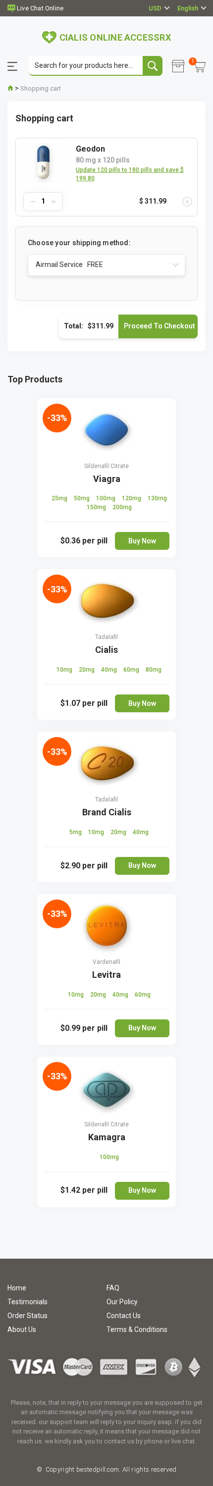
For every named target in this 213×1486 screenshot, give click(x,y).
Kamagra (106, 1137)
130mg (157, 498)
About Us (21, 1329)
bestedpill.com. (98, 1469)
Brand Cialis (106, 812)
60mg (132, 669)
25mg (60, 498)
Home (16, 1288)
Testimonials (27, 1302)
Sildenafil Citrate (106, 466)
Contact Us (123, 1316)
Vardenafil (106, 961)
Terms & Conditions (136, 1329)
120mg (132, 498)
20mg (87, 669)
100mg (106, 498)
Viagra (106, 479)
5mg (76, 832)
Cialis (106, 649)
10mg (65, 669)
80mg (153, 669)
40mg (109, 669)
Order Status (27, 1316)
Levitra (106, 974)
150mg (97, 507)
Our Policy (122, 1302)
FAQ (112, 1288)
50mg (82, 498)
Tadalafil (106, 637)
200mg (122, 507)
